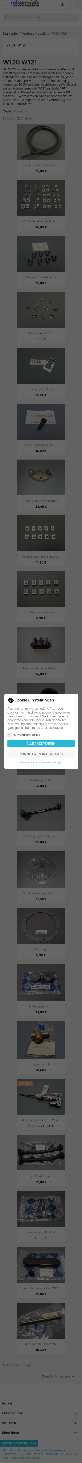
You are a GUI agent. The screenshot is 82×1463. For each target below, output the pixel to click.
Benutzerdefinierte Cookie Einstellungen (41, 762)
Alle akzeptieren (41, 743)
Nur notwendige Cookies (41, 754)
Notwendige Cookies (26, 734)
